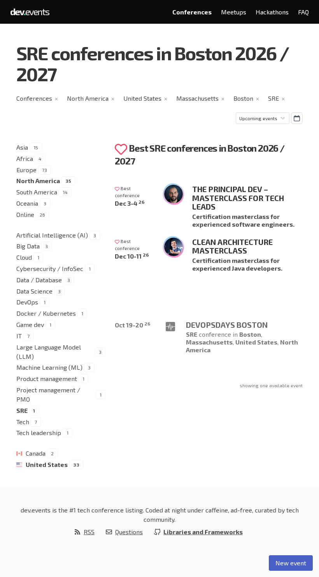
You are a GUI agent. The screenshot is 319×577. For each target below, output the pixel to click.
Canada (36, 453)
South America (36, 192)
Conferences (192, 12)
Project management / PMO (48, 394)
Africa (24, 158)
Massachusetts (197, 98)
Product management (46, 378)
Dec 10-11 (132, 256)
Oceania (27, 203)
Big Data (28, 246)
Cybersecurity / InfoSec (49, 268)
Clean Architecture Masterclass (232, 246)
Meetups (233, 12)
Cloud (24, 257)
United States (142, 98)
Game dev (30, 324)
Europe (26, 169)
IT (19, 335)
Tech (22, 421)
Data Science (34, 291)
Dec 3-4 (130, 203)
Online (25, 214)
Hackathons (272, 12)
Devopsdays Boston (227, 324)
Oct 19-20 (133, 325)
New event (290, 563)
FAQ (303, 12)
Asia (22, 147)
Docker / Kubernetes (46, 313)
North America (88, 98)
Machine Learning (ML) (49, 367)
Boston (243, 98)
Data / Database (39, 279)
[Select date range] (297, 118)
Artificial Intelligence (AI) (52, 235)
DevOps (27, 302)
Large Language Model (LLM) (48, 351)
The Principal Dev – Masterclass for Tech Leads (238, 197)
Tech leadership (38, 432)
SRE (273, 98)
